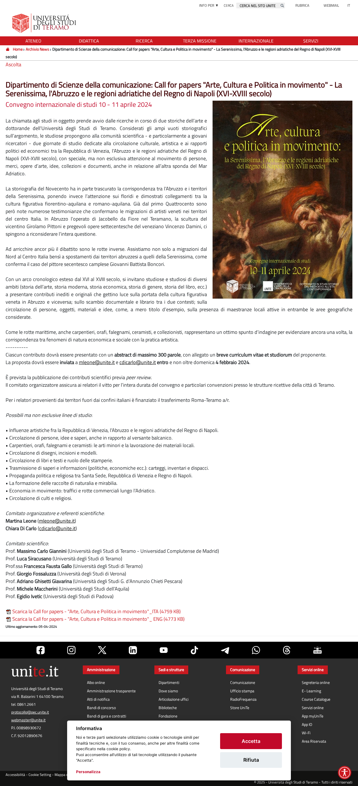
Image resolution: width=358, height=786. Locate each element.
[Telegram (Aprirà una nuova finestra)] (225, 650)
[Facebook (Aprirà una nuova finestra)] (40, 650)
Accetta (251, 741)
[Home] (8, 49)
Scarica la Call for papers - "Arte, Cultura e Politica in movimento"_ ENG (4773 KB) (98, 619)
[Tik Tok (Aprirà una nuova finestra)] (194, 650)
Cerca (229, 5)
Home (18, 49)
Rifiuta (251, 760)
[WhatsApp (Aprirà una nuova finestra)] (256, 650)
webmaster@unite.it (28, 720)
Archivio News (38, 49)
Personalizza (88, 772)
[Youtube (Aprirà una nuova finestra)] (163, 650)
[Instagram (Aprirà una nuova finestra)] (71, 650)
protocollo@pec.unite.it (30, 712)
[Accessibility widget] (344, 772)
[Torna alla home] (44, 23)
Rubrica (302, 5)
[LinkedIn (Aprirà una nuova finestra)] (133, 650)
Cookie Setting (40, 774)
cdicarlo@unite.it (137, 362)
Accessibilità (15, 774)
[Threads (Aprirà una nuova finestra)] (286, 650)
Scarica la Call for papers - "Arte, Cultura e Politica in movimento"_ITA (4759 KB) (96, 611)
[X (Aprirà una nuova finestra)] (102, 650)
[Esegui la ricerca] (282, 5)
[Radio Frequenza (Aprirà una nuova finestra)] (317, 650)
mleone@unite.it (97, 362)
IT (348, 5)
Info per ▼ (209, 5)
